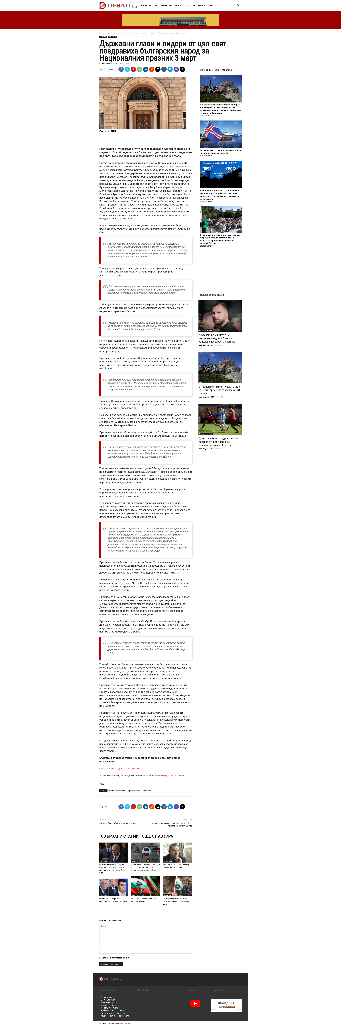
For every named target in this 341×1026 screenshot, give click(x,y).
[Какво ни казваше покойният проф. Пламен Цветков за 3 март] (177, 853)
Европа (201, 5)
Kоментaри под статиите (112, 1010)
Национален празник (117, 791)
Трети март (147, 791)
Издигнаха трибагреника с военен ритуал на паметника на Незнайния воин (176, 901)
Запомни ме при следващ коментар (116, 958)
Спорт (211, 5)
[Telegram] (170, 69)
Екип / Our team (108, 1000)
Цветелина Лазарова (110, 63)
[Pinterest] (133, 69)
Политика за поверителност (114, 1013)
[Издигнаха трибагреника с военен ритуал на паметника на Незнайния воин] (177, 886)
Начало (102, 33)
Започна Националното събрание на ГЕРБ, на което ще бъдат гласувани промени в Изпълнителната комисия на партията (219, 194)
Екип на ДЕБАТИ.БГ (206, 345)
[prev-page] (101, 909)
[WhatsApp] (139, 69)
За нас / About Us (108, 997)
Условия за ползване (110, 1005)
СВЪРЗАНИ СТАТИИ (120, 836)
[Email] (158, 69)
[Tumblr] (164, 69)
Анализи (179, 5)
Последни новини (205, 330)
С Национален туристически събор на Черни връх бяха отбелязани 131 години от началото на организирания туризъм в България (220, 108)
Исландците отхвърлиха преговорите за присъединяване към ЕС (220, 151)
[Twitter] (127, 69)
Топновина (112, 37)
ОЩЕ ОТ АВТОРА (157, 836)
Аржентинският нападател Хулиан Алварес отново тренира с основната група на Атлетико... (218, 442)
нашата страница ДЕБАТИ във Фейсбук (169, 775)
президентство (134, 791)
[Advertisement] (146, 140)
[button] (238, 5)
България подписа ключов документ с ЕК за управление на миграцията (171, 824)
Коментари (166, 5)
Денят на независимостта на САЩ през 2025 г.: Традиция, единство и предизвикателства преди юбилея (145, 867)
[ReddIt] (151, 69)
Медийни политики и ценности (115, 1016)
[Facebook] (121, 69)
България (146, 5)
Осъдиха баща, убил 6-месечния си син (117, 823)
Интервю (191, 5)
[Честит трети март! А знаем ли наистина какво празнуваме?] (145, 886)
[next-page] (105, 909)
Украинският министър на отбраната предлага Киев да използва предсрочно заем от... (217, 338)
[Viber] (176, 69)
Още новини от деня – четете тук (119, 768)
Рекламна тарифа (109, 1002)
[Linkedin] (145, 69)
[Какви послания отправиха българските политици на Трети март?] (113, 886)
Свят (156, 5)
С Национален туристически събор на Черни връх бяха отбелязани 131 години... (219, 390)
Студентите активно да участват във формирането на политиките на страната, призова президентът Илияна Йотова (220, 239)
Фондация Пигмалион (111, 1008)
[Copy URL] (182, 69)
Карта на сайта (125, 1023)
